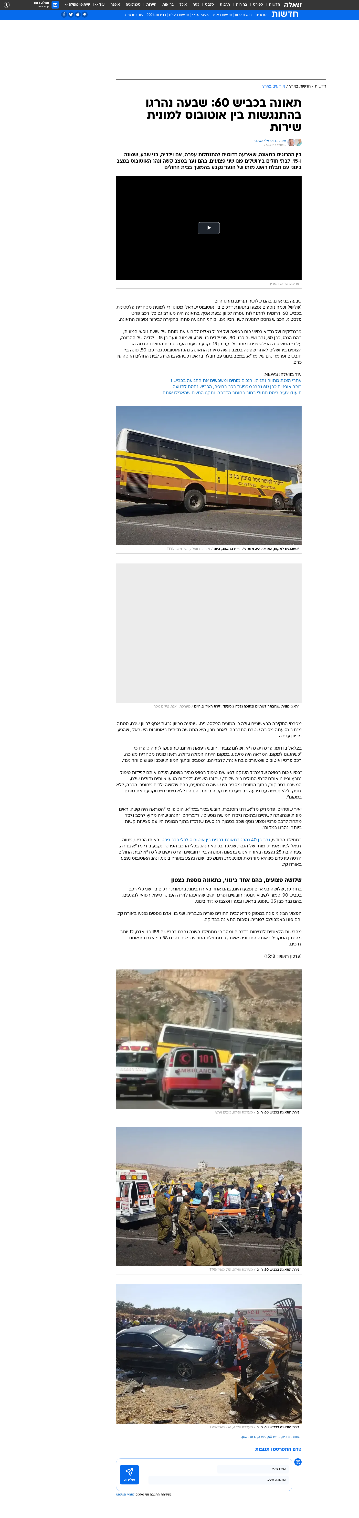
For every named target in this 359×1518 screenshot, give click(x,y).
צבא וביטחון (244, 15)
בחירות (241, 5)
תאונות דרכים (292, 1437)
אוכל (183, 5)
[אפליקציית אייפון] (78, 14)
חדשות (274, 5)
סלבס (209, 5)
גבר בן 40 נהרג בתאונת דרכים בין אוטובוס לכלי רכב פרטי (215, 840)
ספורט (258, 5)
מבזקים (261, 15)
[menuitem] (271, 5)
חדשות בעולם (179, 15)
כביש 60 (274, 1437)
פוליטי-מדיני (201, 15)
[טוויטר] (71, 14)
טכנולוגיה (133, 5)
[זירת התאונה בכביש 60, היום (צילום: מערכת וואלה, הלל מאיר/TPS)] (209, 1200)
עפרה (262, 1437)
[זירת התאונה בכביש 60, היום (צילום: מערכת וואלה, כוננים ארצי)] (209, 1043)
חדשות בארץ (222, 15)
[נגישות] (7, 5)
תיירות (151, 5)
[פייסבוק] (64, 14)
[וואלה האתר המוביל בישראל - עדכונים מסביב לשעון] (293, 4)
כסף (196, 5)
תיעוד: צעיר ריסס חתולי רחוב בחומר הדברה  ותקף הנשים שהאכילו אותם (232, 393)
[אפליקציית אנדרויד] (85, 14)
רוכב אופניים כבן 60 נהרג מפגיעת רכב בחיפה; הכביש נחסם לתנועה (237, 387)
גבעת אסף (248, 1437)
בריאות (168, 5)
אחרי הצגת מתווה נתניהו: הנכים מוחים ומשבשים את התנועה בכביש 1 (236, 381)
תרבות (225, 5)
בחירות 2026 (156, 15)
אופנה (115, 5)
